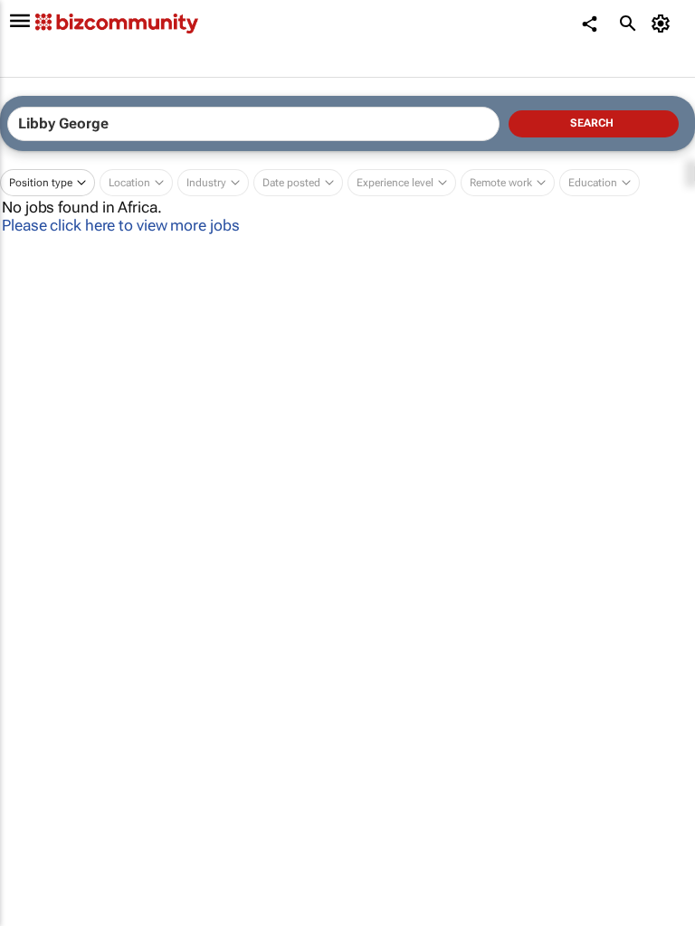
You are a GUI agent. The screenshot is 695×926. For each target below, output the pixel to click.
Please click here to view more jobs (121, 225)
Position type (40, 182)
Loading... (34, 828)
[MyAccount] (664, 23)
